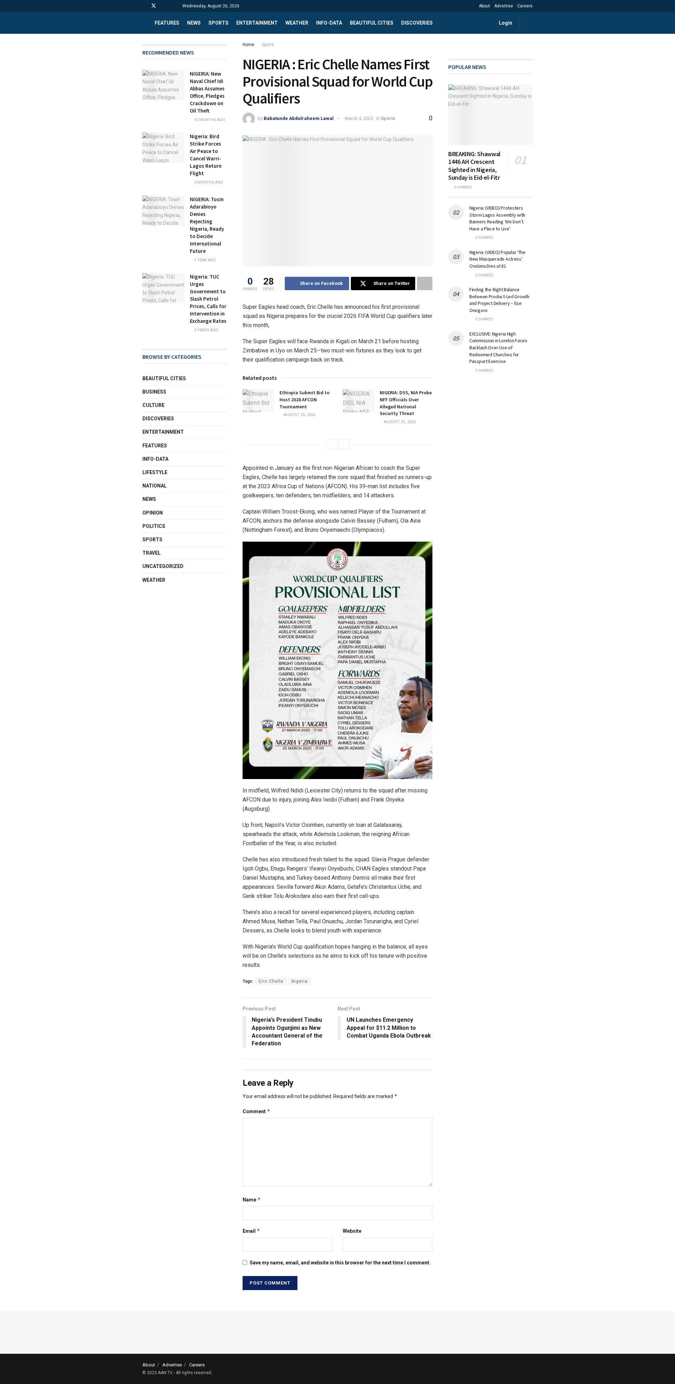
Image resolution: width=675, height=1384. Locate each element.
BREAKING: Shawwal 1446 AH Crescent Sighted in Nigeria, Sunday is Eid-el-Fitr (474, 166)
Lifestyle (154, 472)
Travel (151, 553)
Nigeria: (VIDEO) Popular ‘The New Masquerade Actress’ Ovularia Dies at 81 (497, 259)
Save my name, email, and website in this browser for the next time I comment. (340, 1262)
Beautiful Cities (371, 23)
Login (505, 23)
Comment (256, 1111)
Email (251, 1230)
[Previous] (331, 444)
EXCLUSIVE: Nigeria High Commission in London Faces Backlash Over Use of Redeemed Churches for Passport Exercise (498, 347)
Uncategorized (163, 566)
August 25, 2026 (299, 415)
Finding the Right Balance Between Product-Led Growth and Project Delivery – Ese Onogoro (499, 299)
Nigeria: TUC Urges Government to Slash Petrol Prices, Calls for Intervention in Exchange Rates (208, 298)
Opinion (152, 513)
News (194, 23)
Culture (153, 405)
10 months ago (209, 119)
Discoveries (417, 23)
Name (252, 1199)
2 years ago (205, 330)
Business (154, 392)
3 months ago (208, 182)
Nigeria (299, 981)
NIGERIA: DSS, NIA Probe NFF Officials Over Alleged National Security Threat (406, 402)
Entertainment (257, 23)
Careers (525, 6)
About (484, 6)
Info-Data (155, 459)
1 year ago (204, 260)
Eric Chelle (271, 981)
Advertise (503, 6)
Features (167, 23)
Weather (296, 23)
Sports (218, 23)
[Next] (344, 444)
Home (248, 44)
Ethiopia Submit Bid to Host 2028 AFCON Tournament (304, 399)
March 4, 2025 (359, 118)
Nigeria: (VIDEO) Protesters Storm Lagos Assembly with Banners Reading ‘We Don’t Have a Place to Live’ (497, 218)
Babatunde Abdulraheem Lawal (299, 118)
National (154, 486)
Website (352, 1231)
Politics (153, 526)
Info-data (329, 23)
